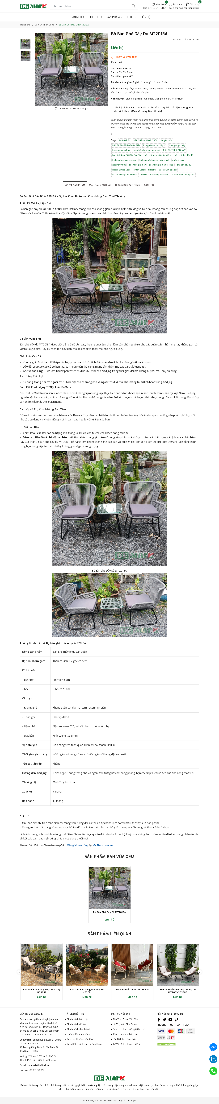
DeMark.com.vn (102, 845)
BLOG (130, 17)
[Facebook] (159, 1019)
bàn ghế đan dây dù (184, 155)
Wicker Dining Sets (168, 170)
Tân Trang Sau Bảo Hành (126, 1034)
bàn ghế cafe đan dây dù (154, 145)
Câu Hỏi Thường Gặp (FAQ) (81, 1039)
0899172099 (36, 1070)
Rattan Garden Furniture (144, 170)
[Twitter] (164, 1019)
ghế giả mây (178, 160)
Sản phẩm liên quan (109, 934)
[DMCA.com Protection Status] (166, 1044)
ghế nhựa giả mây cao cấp (161, 165)
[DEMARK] (33, 6)
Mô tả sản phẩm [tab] (75, 185)
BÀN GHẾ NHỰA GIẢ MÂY (174, 150)
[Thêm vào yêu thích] (124, 57)
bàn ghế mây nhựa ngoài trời (146, 150)
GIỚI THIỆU (95, 17)
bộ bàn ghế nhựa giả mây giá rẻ (154, 160)
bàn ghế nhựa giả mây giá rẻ (158, 155)
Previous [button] (19, 972)
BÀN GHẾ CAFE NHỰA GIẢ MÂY (126, 145)
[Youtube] (170, 1019)
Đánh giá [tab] (149, 185)
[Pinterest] (176, 1019)
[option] (71, 69)
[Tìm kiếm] (133, 6)
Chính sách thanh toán (79, 1029)
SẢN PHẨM (113, 17)
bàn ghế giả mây (177, 145)
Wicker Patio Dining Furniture (154, 174)
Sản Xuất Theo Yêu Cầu (125, 1019)
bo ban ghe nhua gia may (124, 160)
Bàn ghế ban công (77, 845)
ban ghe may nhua (121, 150)
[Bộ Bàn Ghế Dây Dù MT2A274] (132, 965)
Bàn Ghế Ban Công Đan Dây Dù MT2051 (87, 991)
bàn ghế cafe (166, 140)
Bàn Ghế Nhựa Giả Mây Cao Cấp (126, 155)
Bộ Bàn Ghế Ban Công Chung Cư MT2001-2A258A (178, 991)
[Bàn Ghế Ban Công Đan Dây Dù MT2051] (87, 965)
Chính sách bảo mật (77, 1019)
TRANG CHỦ (76, 17)
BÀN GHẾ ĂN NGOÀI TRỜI (145, 140)
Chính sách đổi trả (77, 1024)
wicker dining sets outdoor (125, 174)
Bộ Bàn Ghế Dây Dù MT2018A (109, 912)
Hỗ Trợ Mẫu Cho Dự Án (125, 1024)
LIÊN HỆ (145, 17)
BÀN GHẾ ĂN (125, 140)
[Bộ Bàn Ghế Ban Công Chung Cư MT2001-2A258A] (178, 965)
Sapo (133, 1100)
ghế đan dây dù (184, 165)
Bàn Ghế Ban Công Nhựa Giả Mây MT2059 (41, 991)
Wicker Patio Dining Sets (183, 174)
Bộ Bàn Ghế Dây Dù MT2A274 (132, 989)
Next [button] (200, 972)
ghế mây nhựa (119, 165)
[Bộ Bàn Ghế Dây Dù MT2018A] (110, 887)
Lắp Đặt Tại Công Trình (125, 1039)
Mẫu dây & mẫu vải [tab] (100, 185)
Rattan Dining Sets (121, 170)
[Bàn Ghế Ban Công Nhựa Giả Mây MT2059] (42, 965)
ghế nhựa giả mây (137, 165)
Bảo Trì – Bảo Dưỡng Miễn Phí (128, 1029)
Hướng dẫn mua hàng (78, 1034)
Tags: (114, 140)
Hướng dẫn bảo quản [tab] (127, 185)
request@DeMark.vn (39, 1065)
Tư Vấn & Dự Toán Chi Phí (126, 1044)
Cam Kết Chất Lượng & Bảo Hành (84, 1044)
